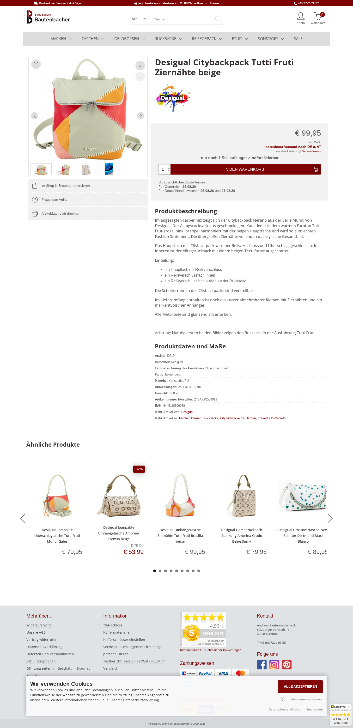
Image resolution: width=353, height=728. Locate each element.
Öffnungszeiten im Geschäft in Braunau (58, 668)
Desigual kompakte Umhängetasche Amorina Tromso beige (118, 533)
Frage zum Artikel (55, 200)
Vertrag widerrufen (41, 639)
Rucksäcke (165, 38)
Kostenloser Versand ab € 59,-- (60, 3)
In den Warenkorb (244, 169)
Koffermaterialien (117, 632)
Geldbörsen (126, 38)
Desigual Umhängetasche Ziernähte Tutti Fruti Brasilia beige (180, 536)
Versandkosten (311, 151)
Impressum (315, 709)
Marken (58, 38)
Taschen (90, 38)
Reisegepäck (204, 38)
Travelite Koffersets (272, 418)
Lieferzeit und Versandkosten (50, 654)
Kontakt (32, 675)
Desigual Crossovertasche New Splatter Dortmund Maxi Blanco (303, 536)
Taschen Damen (190, 418)
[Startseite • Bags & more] (48, 16)
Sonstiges (268, 38)
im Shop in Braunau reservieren (66, 186)
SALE (298, 38)
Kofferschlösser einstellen (124, 639)
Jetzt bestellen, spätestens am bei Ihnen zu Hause (178, 3)
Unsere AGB (36, 632)
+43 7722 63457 (308, 3)
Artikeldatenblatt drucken (60, 214)
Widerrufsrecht (38, 625)
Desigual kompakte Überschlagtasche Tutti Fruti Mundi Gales (57, 536)
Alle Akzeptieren (300, 686)
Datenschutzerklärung (44, 646)
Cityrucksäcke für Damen (238, 418)
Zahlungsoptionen (41, 661)
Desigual (187, 412)
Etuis (237, 38)
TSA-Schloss (112, 625)
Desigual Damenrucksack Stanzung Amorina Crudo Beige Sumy (241, 536)
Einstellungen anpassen (303, 699)
